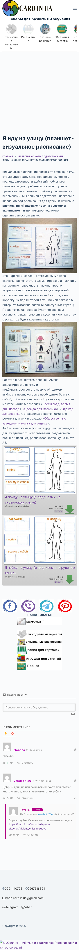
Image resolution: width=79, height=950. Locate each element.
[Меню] (75, 8)
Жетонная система (62, 39)
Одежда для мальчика (40, 409)
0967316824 (36, 888)
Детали (58, 511)
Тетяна (25, 809)
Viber (28, 907)
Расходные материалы (11, 42)
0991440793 (13, 888)
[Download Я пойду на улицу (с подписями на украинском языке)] (39, 470)
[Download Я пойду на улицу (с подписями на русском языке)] (39, 540)
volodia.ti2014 (45, 814)
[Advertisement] (39, 93)
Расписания (28, 39)
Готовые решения (45, 39)
